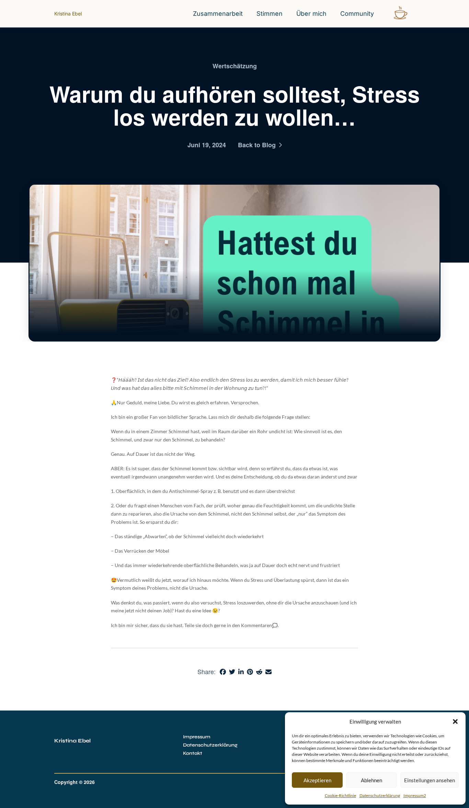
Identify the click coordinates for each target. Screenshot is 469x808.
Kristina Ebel (68, 13)
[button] (455, 721)
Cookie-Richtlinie (340, 795)
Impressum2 (414, 795)
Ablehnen (371, 780)
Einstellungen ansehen (429, 780)
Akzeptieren (317, 780)
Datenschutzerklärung (379, 795)
